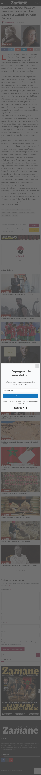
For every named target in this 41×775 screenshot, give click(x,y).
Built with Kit (20, 408)
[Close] (37, 366)
